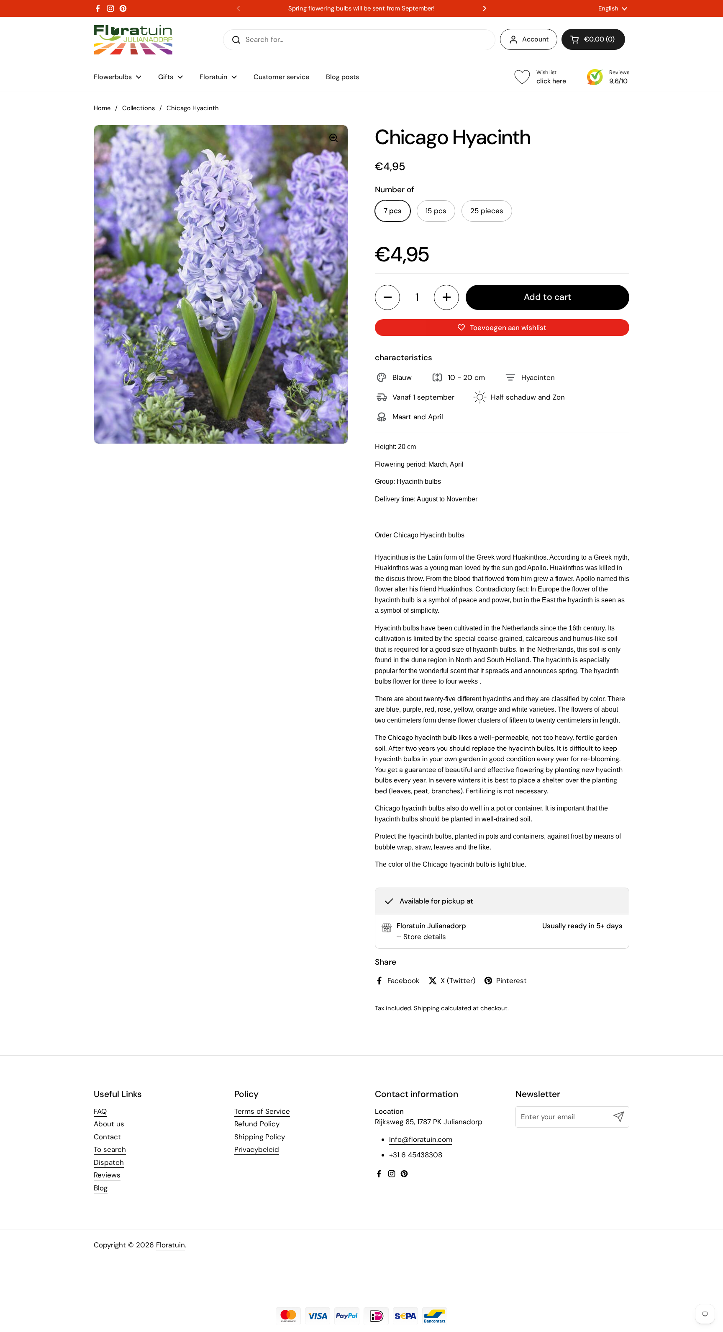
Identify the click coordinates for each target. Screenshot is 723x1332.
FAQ (100, 1111)
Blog (101, 1188)
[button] (593, 39)
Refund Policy (256, 1123)
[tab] (421, 937)
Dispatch (109, 1162)
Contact (107, 1136)
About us (109, 1123)
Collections (138, 108)
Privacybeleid (256, 1149)
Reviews (107, 1175)
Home (102, 108)
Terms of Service (262, 1111)
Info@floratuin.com (420, 1139)
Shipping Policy (259, 1136)
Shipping (426, 1008)
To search (110, 1149)
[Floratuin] (133, 39)
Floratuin (170, 1244)
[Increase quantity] (446, 297)
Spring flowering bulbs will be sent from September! (361, 8)
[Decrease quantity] (387, 297)
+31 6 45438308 (415, 1154)
